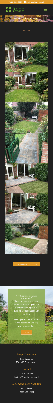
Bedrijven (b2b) (26, 391)
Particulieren (26, 388)
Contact (26, 332)
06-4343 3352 (16, 2)
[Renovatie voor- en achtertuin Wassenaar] (26, 253)
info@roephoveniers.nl (28, 377)
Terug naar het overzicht (26, 264)
